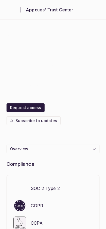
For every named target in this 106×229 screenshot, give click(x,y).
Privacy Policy (27, 94)
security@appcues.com (37, 84)
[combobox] (53, 149)
